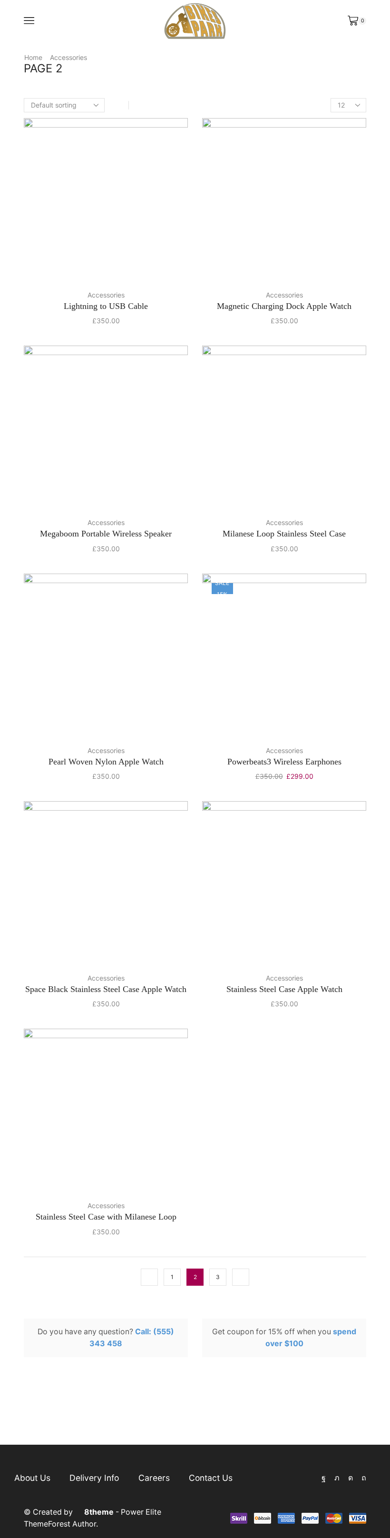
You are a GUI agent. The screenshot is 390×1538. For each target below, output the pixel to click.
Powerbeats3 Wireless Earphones (284, 761)
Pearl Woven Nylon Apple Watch (106, 761)
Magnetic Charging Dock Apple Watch (284, 306)
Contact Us (211, 1478)
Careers (154, 1478)
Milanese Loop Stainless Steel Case (284, 533)
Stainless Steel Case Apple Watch (284, 989)
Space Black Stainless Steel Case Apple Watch (105, 989)
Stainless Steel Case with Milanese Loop (106, 1216)
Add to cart (142, 267)
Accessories (68, 57)
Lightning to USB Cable (106, 306)
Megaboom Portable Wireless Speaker (106, 533)
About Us (32, 1478)
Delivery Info (94, 1478)
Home (33, 57)
